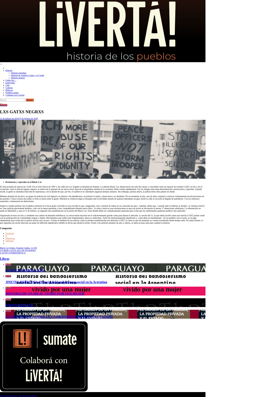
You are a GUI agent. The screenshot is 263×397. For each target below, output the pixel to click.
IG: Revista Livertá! (9, 396)
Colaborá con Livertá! (15, 95)
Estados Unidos (23, 248)
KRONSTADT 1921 (19, 305)
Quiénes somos (12, 92)
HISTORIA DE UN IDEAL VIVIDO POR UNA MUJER (44, 293)
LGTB (34, 248)
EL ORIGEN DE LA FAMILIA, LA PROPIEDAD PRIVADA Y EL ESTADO (59, 317)
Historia (8, 70)
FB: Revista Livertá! (27, 396)
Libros (4, 258)
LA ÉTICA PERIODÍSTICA (13, 253)
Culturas (9, 88)
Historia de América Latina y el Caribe (27, 75)
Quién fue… (10, 80)
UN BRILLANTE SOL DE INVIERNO (18, 250)
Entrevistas (10, 83)
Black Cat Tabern (7, 248)
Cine (7, 85)
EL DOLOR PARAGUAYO (24, 270)
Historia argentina (18, 73)
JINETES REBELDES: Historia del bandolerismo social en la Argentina (56, 282)
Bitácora (9, 90)
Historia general (18, 78)
